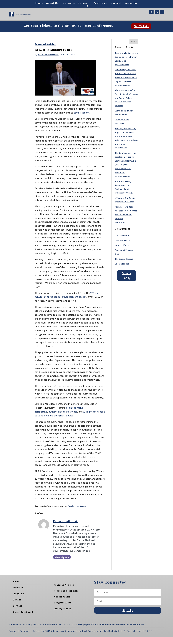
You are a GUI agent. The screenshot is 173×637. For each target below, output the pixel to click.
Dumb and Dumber (124, 110)
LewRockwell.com (77, 506)
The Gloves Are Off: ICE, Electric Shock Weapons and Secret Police (126, 94)
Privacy (12, 631)
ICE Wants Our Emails (125, 198)
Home (39, 3)
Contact (116, 3)
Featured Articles (45, 44)
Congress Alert (122, 235)
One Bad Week (122, 119)
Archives (99, 3)
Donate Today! (126, 275)
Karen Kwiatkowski (48, 54)
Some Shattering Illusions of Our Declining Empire (123, 185)
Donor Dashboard (23, 611)
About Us (52, 3)
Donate (83, 3)
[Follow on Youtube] (162, 12)
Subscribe (131, 3)
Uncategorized (122, 263)
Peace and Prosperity (66, 590)
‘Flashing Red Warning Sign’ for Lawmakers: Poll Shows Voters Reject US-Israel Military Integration (126, 136)
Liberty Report (62, 608)
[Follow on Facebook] (151, 12)
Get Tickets (141, 26)
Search (134, 41)
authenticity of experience (63, 411)
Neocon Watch (122, 245)
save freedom (81, 112)
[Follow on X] (157, 12)
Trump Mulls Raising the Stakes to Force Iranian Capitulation (126, 57)
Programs (68, 3)
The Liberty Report (124, 258)
